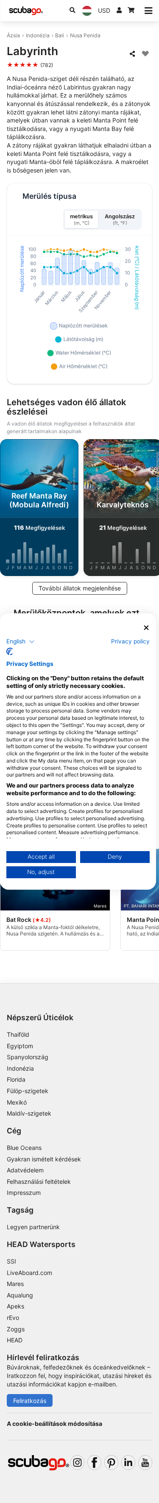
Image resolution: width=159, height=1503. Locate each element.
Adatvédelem (25, 1170)
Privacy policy (130, 640)
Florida (16, 1079)
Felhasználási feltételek (39, 1181)
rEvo (13, 1317)
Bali (59, 35)
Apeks (15, 1306)
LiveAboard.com (29, 1272)
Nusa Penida (85, 35)
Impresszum (24, 1192)
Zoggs (16, 1329)
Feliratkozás (29, 1400)
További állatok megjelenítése (80, 588)
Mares (15, 1283)
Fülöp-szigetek (27, 1090)
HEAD (14, 1340)
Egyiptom (20, 1045)
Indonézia (38, 35)
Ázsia (13, 35)
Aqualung (20, 1295)
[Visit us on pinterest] (111, 1462)
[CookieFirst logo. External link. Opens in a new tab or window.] (9, 651)
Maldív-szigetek (29, 1113)
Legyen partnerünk (33, 1226)
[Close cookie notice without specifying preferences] (146, 628)
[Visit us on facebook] (94, 1462)
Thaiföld (18, 1034)
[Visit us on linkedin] (128, 1462)
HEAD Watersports (41, 1244)
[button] (20, 641)
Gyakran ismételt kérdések (44, 1159)
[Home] (26, 10)
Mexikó (17, 1102)
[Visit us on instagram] (77, 1462)
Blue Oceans (24, 1147)
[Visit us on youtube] (145, 1462)
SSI (11, 1261)
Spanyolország (27, 1056)
